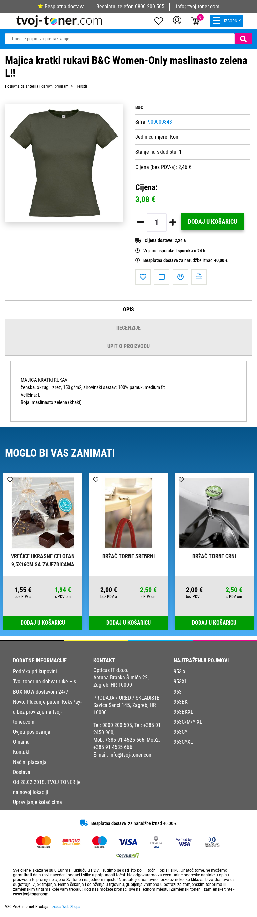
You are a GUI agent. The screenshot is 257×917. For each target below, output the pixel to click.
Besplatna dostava (65, 6)
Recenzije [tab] (128, 328)
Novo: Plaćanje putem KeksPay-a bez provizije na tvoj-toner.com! (47, 712)
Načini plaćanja (30, 762)
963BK (181, 702)
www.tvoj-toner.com (31, 894)
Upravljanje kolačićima (37, 802)
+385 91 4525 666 (124, 740)
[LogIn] (177, 20)
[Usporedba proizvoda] (162, 277)
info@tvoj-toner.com (197, 6)
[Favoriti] (143, 277)
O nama (21, 742)
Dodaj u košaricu (212, 221)
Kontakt (21, 752)
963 (178, 692)
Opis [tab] (128, 309)
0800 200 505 (149, 6)
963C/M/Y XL (188, 722)
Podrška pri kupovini (35, 671)
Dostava (21, 772)
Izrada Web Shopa (65, 906)
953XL (180, 681)
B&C (139, 107)
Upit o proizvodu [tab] (128, 346)
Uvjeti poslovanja (31, 732)
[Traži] (243, 38)
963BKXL (183, 712)
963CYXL (183, 742)
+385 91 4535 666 (112, 747)
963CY (180, 732)
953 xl (180, 671)
